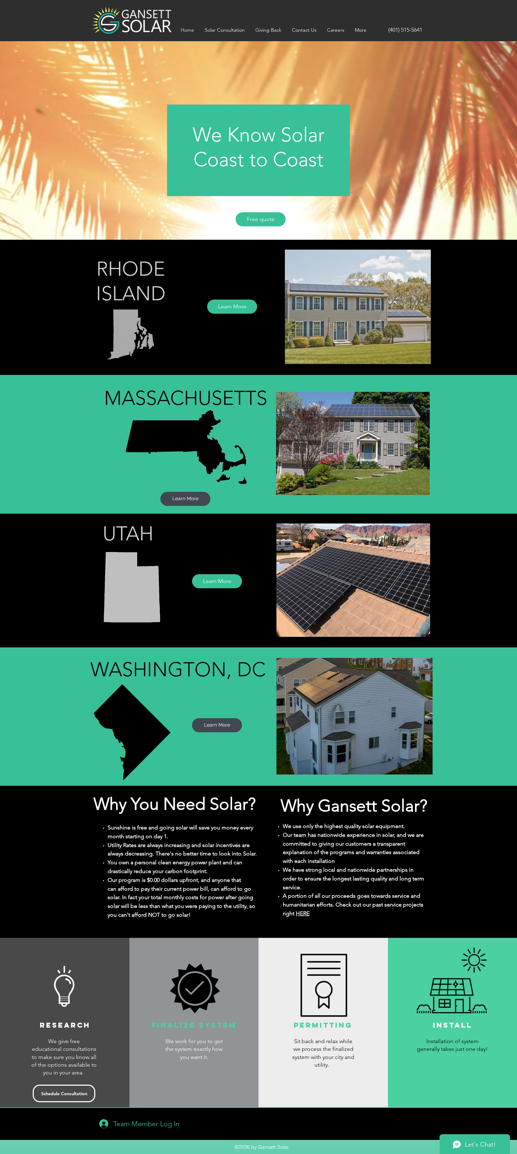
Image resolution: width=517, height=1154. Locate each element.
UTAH (128, 533)
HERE (302, 913)
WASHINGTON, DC (178, 669)
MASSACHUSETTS (185, 398)
